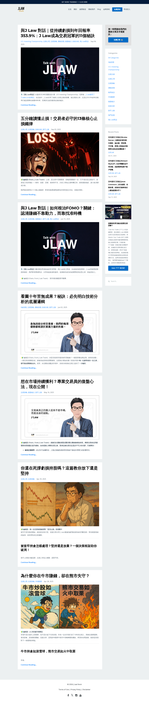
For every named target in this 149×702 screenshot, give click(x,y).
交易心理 (46, 41)
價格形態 (61, 41)
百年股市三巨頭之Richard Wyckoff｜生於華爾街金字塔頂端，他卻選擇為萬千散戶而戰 (118, 165)
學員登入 (127, 9)
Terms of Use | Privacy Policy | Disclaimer (74, 689)
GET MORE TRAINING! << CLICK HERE (74, 2)
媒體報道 (82, 9)
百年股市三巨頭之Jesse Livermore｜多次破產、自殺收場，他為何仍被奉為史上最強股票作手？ (118, 185)
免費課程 (117, 9)
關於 (75, 9)
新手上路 (46, 129)
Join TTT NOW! (118, 268)
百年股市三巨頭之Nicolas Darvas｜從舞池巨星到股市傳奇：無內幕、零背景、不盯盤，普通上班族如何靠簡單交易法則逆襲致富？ (118, 143)
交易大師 (111, 74)
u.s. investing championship (31, 41)
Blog (99, 9)
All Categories (113, 58)
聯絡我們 (91, 9)
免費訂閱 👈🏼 (118, 40)
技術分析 (75, 41)
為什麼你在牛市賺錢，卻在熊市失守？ (55, 575)
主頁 (69, 9)
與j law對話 (84, 41)
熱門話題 (111, 115)
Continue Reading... (29, 105)
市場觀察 (38, 581)
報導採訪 (111, 92)
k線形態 (24, 307)
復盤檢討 (68, 41)
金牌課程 (106, 9)
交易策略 (54, 41)
